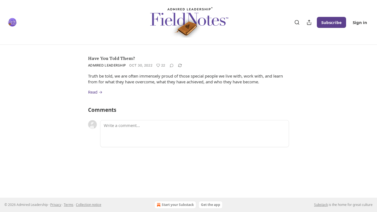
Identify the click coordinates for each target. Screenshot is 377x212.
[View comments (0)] (171, 65)
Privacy (55, 204)
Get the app (210, 204)
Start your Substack (178, 204)
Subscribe (331, 22)
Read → (95, 92)
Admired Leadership (107, 65)
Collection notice (88, 204)
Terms (68, 204)
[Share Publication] (309, 22)
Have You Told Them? (111, 58)
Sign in (360, 22)
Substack (321, 204)
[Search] (296, 22)
